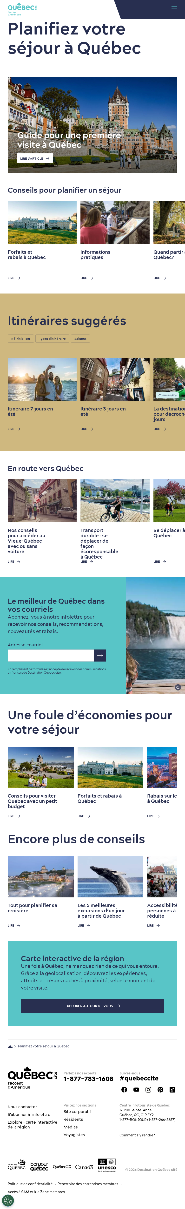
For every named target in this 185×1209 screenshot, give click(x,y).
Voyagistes (74, 1134)
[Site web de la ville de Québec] (17, 1164)
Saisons (80, 339)
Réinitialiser (20, 339)
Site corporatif (77, 1111)
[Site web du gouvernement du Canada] (84, 1166)
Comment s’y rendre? (137, 1135)
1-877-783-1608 (88, 1079)
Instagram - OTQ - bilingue (148, 1089)
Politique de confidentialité (30, 1184)
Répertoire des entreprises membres (88, 1184)
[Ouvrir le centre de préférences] (8, 1201)
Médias (71, 1127)
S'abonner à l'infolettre (29, 1114)
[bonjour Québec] (39, 1166)
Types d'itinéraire (52, 339)
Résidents (73, 1119)
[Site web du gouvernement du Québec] (62, 1166)
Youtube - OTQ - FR (136, 1089)
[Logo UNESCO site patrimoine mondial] (107, 1165)
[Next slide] (172, 222)
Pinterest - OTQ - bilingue (160, 1089)
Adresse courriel (25, 645)
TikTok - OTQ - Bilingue (172, 1089)
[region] (96, 340)
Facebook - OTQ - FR (124, 1089)
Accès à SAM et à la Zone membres (36, 1192)
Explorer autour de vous (89, 1006)
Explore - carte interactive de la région (32, 1124)
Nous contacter (22, 1106)
